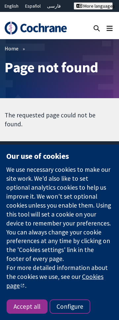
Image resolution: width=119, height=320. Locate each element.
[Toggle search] (97, 28)
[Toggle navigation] (109, 28)
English (12, 6)
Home (12, 48)
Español (33, 6)
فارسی (54, 6)
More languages (97, 6)
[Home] (35, 28)
